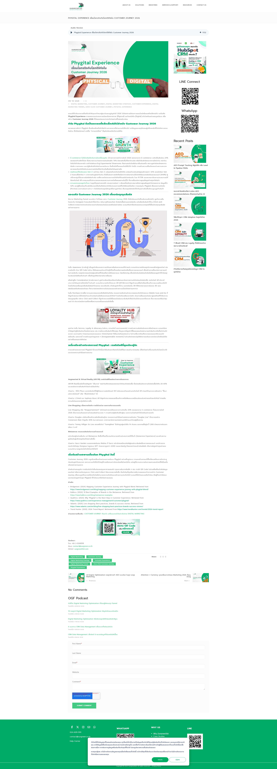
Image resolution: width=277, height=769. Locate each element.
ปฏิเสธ (178, 760)
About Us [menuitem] (126, 5)
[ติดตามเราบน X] (77, 727)
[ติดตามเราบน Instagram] (83, 727)
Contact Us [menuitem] (201, 5)
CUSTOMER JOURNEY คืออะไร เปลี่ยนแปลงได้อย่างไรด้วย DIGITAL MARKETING (114, 514)
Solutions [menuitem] (139, 5)
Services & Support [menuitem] (170, 5)
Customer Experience (141, 104)
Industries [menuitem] (153, 5)
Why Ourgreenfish (161, 733)
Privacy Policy (156, 766)
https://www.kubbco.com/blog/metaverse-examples (91, 495)
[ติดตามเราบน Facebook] (72, 727)
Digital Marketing (79, 104)
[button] (71, 32)
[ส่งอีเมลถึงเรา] (89, 727)
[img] (200, 32)
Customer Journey (96, 104)
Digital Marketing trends (79, 564)
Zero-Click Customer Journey (99, 107)
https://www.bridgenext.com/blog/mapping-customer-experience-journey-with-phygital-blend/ (109, 489)
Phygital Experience (123, 107)
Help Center (75, 741)
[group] (138, 32)
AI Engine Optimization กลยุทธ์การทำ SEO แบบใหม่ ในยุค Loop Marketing (110, 576)
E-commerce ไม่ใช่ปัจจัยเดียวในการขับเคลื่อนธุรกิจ (88, 158)
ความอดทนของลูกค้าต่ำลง (79, 183)
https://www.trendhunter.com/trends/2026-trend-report (140, 509)
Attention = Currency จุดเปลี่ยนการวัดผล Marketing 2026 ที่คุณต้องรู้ (166, 576)
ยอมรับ (160, 760)
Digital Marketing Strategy (118, 104)
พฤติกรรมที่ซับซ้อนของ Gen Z (81, 172)
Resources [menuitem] (187, 5)
